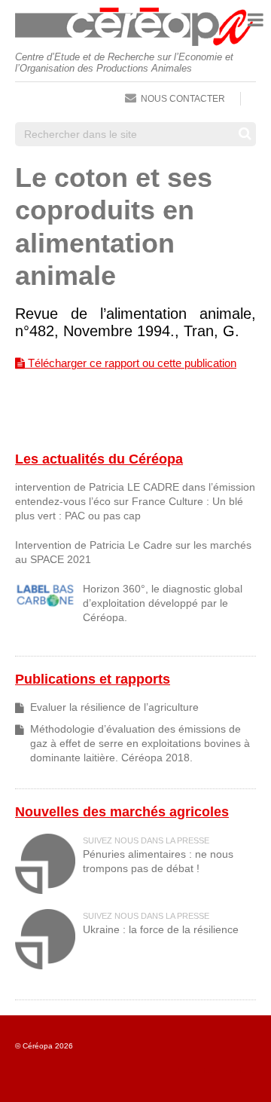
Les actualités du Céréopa (99, 459)
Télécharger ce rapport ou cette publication (130, 363)
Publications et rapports (92, 679)
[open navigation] (255, 20)
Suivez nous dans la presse (146, 840)
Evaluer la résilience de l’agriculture (114, 707)
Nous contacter (183, 98)
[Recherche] (245, 133)
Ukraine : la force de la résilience (161, 929)
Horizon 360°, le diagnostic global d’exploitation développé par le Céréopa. (162, 603)
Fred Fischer (239, 1070)
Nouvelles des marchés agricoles (122, 811)
